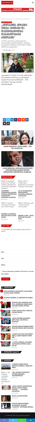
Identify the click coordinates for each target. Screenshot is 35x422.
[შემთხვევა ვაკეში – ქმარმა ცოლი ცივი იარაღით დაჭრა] (26, 208)
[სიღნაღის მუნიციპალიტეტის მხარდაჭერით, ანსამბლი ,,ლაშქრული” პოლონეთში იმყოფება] (6, 406)
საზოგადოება (10, 19)
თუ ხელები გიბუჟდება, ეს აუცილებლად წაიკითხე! (18, 298)
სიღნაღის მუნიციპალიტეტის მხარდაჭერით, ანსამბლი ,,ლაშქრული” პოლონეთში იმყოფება (22, 405)
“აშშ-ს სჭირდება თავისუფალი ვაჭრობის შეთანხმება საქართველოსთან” (20, 374)
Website (3, 265)
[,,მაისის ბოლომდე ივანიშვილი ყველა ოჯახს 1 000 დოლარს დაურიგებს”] (6, 321)
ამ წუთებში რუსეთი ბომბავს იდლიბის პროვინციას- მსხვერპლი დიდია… (22, 366)
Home (3, 19)
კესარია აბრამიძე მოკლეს (20, 396)
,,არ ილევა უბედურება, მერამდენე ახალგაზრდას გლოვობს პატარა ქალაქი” (22, 344)
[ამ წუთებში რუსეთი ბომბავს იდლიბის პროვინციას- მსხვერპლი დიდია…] (6, 366)
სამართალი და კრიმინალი (22, 19)
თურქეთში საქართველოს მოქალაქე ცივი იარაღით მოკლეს (8, 215)
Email (2, 258)
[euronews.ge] (7, 2)
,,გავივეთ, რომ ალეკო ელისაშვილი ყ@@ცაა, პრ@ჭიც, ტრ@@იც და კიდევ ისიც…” (22, 335)
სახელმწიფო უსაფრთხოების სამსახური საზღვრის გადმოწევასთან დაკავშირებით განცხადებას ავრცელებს (9, 194)
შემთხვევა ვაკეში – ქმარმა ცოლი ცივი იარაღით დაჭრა (26, 217)
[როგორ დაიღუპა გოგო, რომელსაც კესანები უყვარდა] (6, 313)
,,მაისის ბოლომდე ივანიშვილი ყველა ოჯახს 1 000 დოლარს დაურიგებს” (21, 320)
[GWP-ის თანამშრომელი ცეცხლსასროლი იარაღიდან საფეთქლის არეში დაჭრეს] (26, 184)
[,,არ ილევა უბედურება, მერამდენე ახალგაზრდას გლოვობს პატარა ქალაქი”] (6, 344)
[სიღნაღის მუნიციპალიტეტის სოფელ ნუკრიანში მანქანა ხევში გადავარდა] (6, 329)
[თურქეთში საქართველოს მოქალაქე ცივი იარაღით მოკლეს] (9, 207)
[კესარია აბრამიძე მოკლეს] (6, 398)
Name (3, 252)
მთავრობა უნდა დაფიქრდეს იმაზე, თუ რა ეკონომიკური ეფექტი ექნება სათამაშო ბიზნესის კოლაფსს (22, 304)
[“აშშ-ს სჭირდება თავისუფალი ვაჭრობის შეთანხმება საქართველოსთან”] (6, 378)
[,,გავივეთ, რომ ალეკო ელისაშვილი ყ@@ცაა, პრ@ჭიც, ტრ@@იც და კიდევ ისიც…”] (6, 336)
